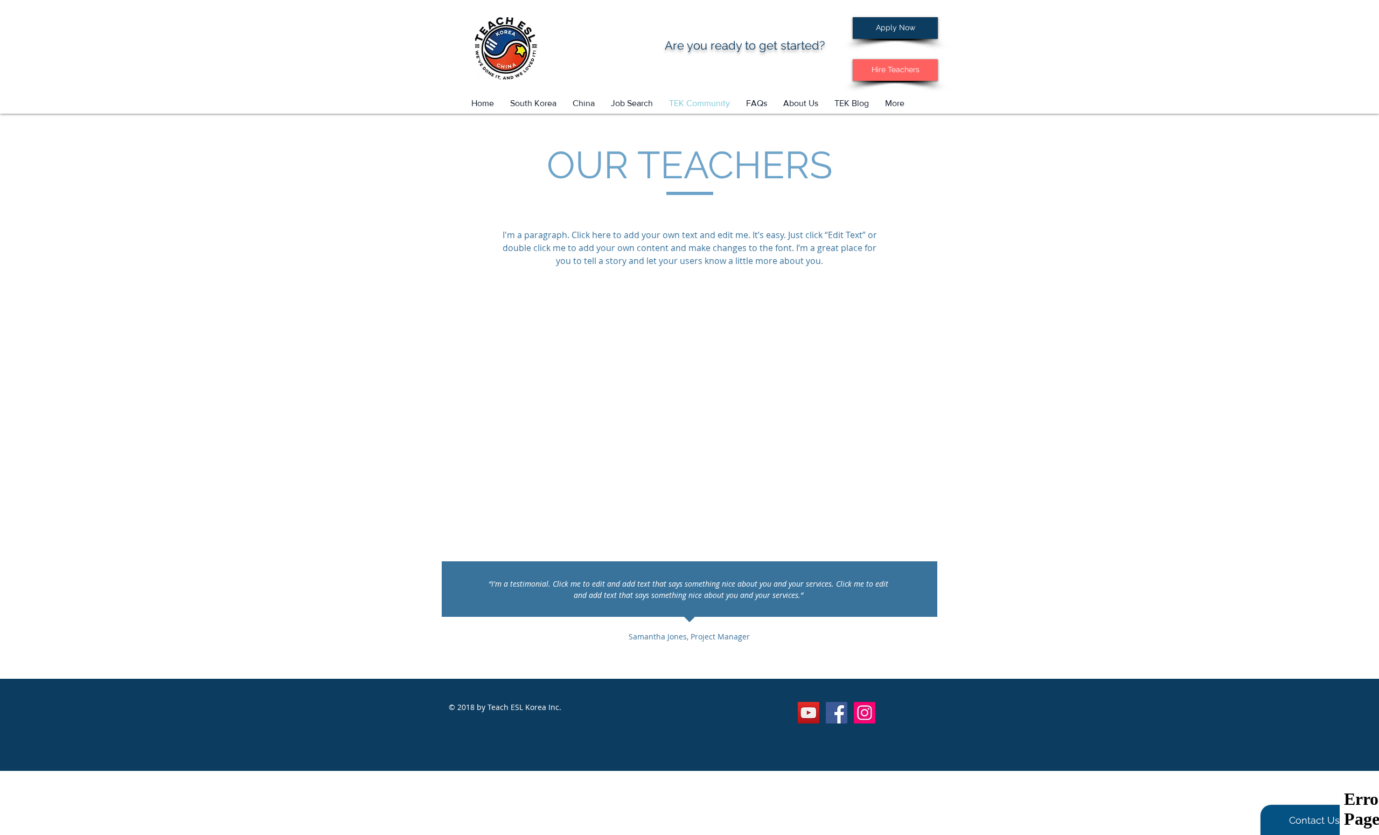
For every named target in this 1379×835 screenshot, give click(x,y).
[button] (632, 103)
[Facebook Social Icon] (836, 712)
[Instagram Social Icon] (864, 712)
